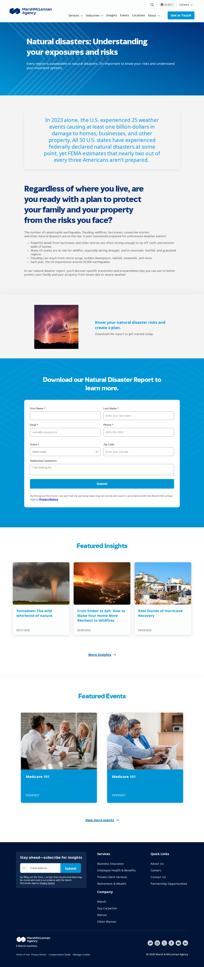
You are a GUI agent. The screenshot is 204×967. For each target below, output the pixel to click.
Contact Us (158, 877)
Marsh (101, 901)
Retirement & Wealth (111, 884)
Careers (184, 4)
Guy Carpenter (107, 908)
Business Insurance (110, 864)
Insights (111, 15)
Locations (138, 15)
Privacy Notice (38, 954)
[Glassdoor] (150, 943)
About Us (157, 864)
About (152, 15)
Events (124, 15)
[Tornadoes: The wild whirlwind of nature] (41, 583)
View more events (99, 820)
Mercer (102, 915)
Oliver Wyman (106, 921)
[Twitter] (164, 942)
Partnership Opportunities (169, 884)
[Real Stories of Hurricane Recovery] (163, 583)
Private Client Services (112, 877)
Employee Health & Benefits (116, 870)
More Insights (99, 654)
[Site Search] (152, 5)
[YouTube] (178, 942)
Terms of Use (23, 954)
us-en (167, 4)
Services (73, 15)
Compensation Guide (59, 954)
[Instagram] (157, 943)
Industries (93, 15)
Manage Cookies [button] (81, 954)
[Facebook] (171, 942)
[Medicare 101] (59, 741)
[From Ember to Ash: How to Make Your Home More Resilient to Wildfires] (102, 583)
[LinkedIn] (185, 942)
